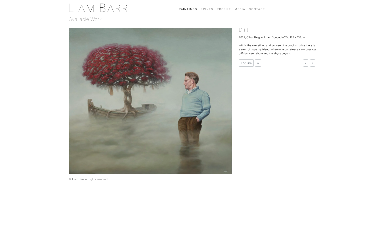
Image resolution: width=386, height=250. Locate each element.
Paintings (188, 9)
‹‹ (258, 63)
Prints (207, 9)
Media (240, 9)
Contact (257, 9)
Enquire (246, 63)
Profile (224, 9)
